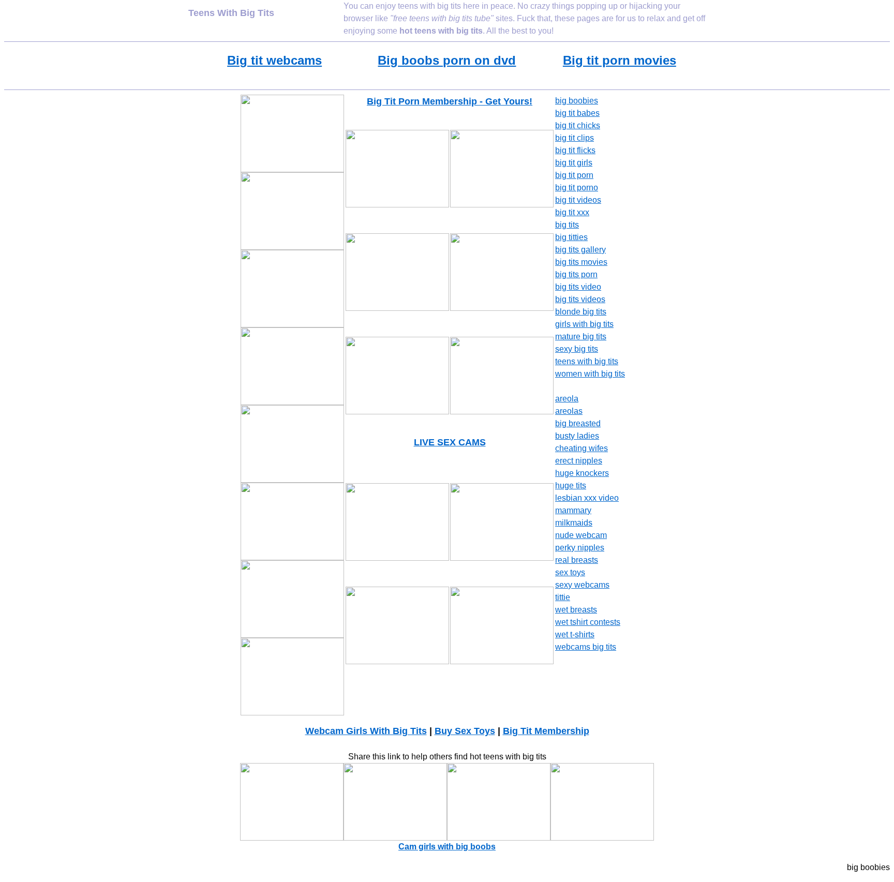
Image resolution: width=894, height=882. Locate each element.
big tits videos (580, 299)
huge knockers (582, 473)
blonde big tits (580, 311)
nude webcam (581, 535)
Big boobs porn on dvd (447, 60)
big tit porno (576, 187)
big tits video (578, 286)
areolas (569, 411)
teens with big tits (586, 361)
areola (566, 398)
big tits (567, 224)
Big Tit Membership (546, 731)
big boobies (576, 100)
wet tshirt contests (587, 622)
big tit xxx (572, 212)
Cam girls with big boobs (447, 846)
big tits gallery (580, 249)
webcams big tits (585, 646)
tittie (562, 597)
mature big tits (580, 336)
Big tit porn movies (619, 60)
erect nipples (578, 460)
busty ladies (577, 435)
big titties (571, 237)
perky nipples (579, 547)
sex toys (570, 572)
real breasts (576, 560)
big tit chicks (577, 125)
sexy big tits (576, 349)
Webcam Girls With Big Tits (366, 731)
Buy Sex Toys (465, 731)
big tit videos (578, 200)
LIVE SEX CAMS (450, 442)
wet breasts (576, 609)
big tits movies (581, 262)
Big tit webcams (274, 60)
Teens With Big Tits (231, 13)
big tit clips (574, 137)
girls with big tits (584, 324)
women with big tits (590, 373)
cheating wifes (581, 448)
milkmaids (573, 522)
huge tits (570, 485)
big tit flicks (575, 150)
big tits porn (576, 274)
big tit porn (574, 175)
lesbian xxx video (587, 498)
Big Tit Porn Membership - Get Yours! (449, 101)
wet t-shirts (574, 634)
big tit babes (577, 113)
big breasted (578, 423)
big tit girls (573, 162)
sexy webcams (582, 584)
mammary (573, 510)
